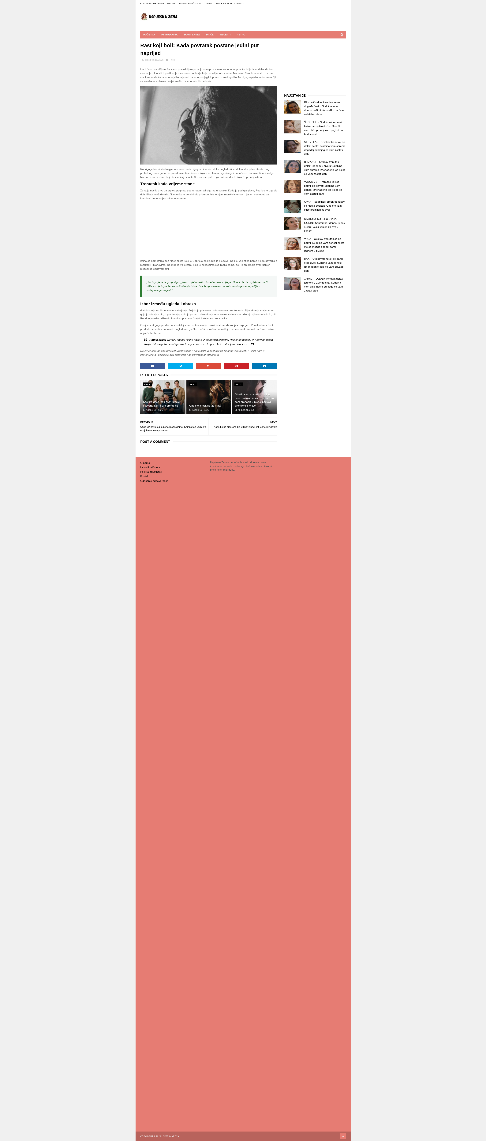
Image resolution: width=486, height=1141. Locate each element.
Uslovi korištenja (190, 3)
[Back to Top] (343, 1136)
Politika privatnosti (152, 3)
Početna (149, 34)
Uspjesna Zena (170, 1136)
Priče (210, 34)
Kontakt (172, 3)
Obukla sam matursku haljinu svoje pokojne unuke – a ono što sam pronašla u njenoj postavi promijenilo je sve (254, 400)
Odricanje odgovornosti (229, 3)
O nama (208, 3)
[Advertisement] (208, 229)
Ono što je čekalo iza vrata (205, 405)
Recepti (225, 34)
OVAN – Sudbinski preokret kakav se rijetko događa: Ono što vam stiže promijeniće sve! (324, 205)
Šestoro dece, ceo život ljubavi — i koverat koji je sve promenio (163, 403)
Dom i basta (192, 34)
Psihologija (169, 34)
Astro (241, 34)
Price (172, 60)
